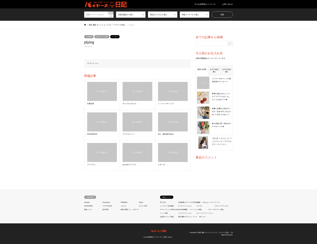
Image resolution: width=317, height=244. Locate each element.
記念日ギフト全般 (102, 37)
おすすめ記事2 (226, 70)
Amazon (87, 202)
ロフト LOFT (143, 206)
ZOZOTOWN (88, 206)
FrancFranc (106, 202)
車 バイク (202, 217)
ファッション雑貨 (196, 209)
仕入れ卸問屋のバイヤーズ (205, 4)
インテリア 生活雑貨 (167, 206)
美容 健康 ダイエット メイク (187, 217)
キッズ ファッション (185, 206)
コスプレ (199, 206)
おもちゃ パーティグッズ (211, 202)
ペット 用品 (164, 213)
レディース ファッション (204, 213)
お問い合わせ (227, 4)
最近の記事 (202, 69)
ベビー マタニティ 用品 (216, 209)
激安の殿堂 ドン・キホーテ (130, 209)
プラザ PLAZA (107, 206)
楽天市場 (105, 209)
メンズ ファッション (185, 213)
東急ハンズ (88, 209)
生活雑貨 (89, 37)
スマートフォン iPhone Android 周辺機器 (173, 209)
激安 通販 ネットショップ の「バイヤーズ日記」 (214, 232)
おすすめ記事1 (214, 70)
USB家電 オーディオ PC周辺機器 (189, 202)
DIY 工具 (163, 202)
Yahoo (141, 202)
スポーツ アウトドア (221, 206)
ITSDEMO (124, 202)
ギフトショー (94, 63)
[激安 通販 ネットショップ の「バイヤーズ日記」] (106, 4)
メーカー (115, 37)
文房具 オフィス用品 (167, 217)
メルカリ (124, 206)
